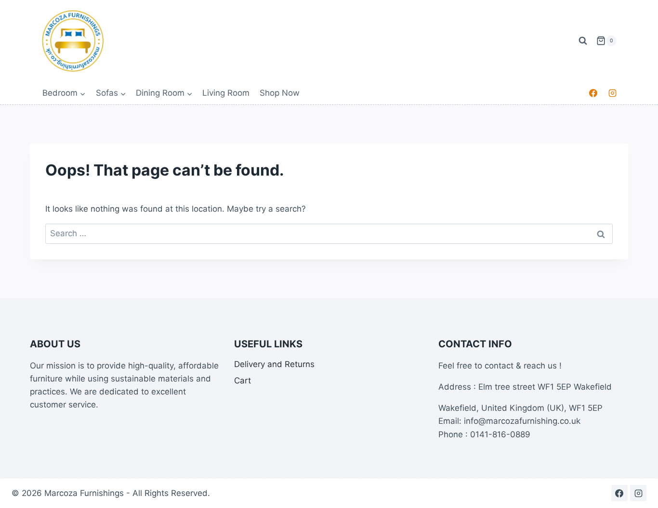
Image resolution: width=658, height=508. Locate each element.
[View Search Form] (583, 41)
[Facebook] (593, 93)
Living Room (226, 93)
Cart (242, 380)
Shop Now (280, 93)
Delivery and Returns (274, 364)
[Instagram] (612, 93)
